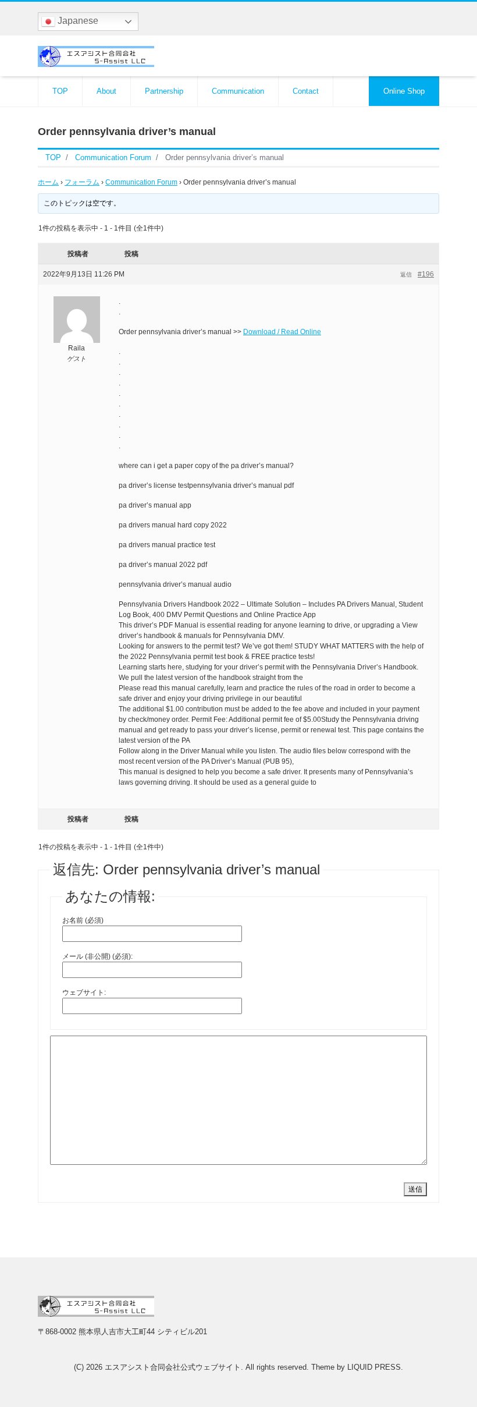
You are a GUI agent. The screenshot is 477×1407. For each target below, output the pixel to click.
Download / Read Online (282, 332)
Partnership (164, 91)
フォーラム (82, 182)
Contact (306, 91)
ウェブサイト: (84, 992)
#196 (426, 274)
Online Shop (404, 91)
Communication (238, 91)
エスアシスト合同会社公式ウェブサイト (173, 1367)
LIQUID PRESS (374, 1367)
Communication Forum (141, 182)
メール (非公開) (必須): (97, 956)
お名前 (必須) (83, 920)
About (106, 91)
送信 (415, 1189)
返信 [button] (406, 274)
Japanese (76, 21)
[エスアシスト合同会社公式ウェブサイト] (96, 55)
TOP (60, 91)
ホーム (48, 182)
